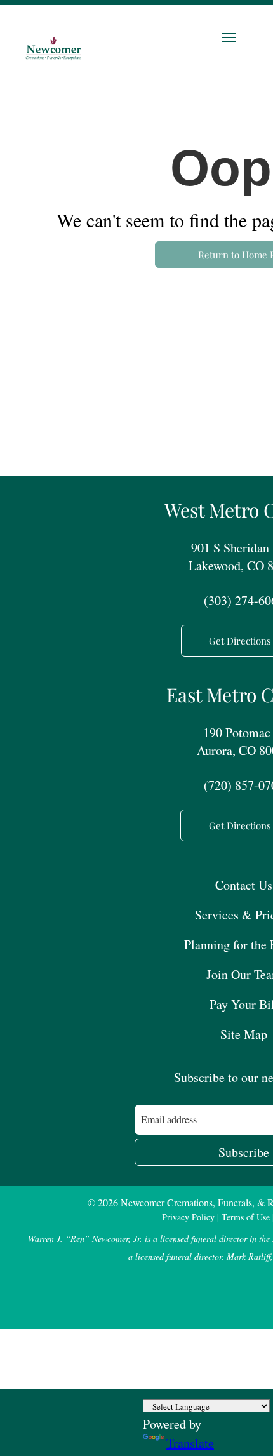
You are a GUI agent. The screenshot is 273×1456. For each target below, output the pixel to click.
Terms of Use (246, 1217)
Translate (190, 1443)
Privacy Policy (188, 1217)
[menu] (228, 37)
